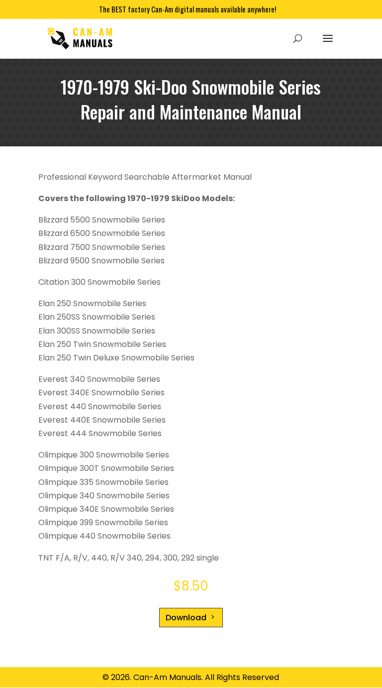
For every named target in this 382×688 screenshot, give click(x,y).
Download (186, 617)
